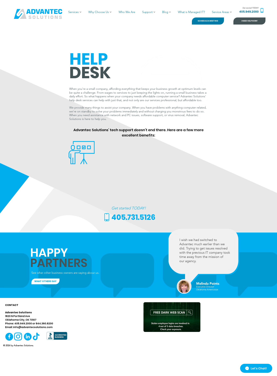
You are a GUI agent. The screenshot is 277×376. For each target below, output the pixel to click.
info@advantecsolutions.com (33, 327)
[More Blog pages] (170, 12)
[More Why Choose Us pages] (110, 12)
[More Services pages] (80, 12)
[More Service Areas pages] (231, 12)
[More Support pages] (154, 12)
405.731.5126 (133, 217)
